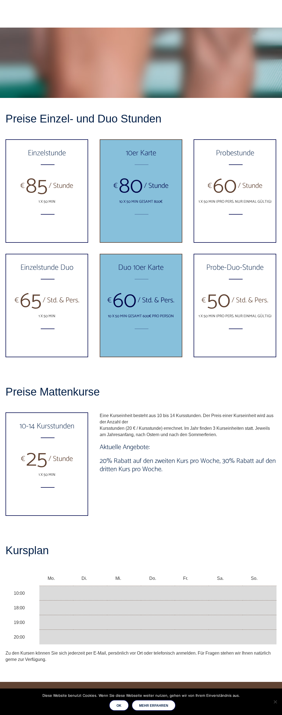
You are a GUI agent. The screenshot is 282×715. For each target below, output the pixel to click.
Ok (118, 706)
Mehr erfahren (153, 706)
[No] (275, 702)
